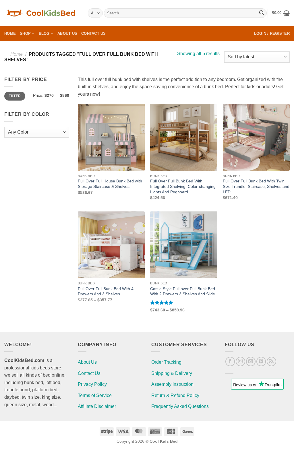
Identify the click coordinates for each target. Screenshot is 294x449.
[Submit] (261, 13)
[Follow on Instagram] (240, 361)
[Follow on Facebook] (230, 361)
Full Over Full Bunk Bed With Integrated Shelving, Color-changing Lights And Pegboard (183, 186)
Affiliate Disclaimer (97, 406)
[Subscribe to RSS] (271, 361)
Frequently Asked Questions (180, 406)
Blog (44, 33)
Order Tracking (166, 362)
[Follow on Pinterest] (261, 361)
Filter (15, 96)
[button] (281, 13)
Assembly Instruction (172, 384)
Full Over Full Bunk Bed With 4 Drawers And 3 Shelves (106, 291)
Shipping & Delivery (171, 373)
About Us (67, 33)
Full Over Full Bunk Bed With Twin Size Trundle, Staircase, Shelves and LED (256, 186)
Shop (25, 33)
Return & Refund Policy (175, 395)
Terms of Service (95, 395)
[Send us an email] (251, 361)
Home (10, 33)
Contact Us (93, 33)
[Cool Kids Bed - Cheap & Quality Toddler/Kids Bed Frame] (41, 12)
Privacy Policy (92, 384)
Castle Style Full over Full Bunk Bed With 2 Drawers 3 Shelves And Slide (182, 291)
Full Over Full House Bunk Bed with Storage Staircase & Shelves (110, 184)
